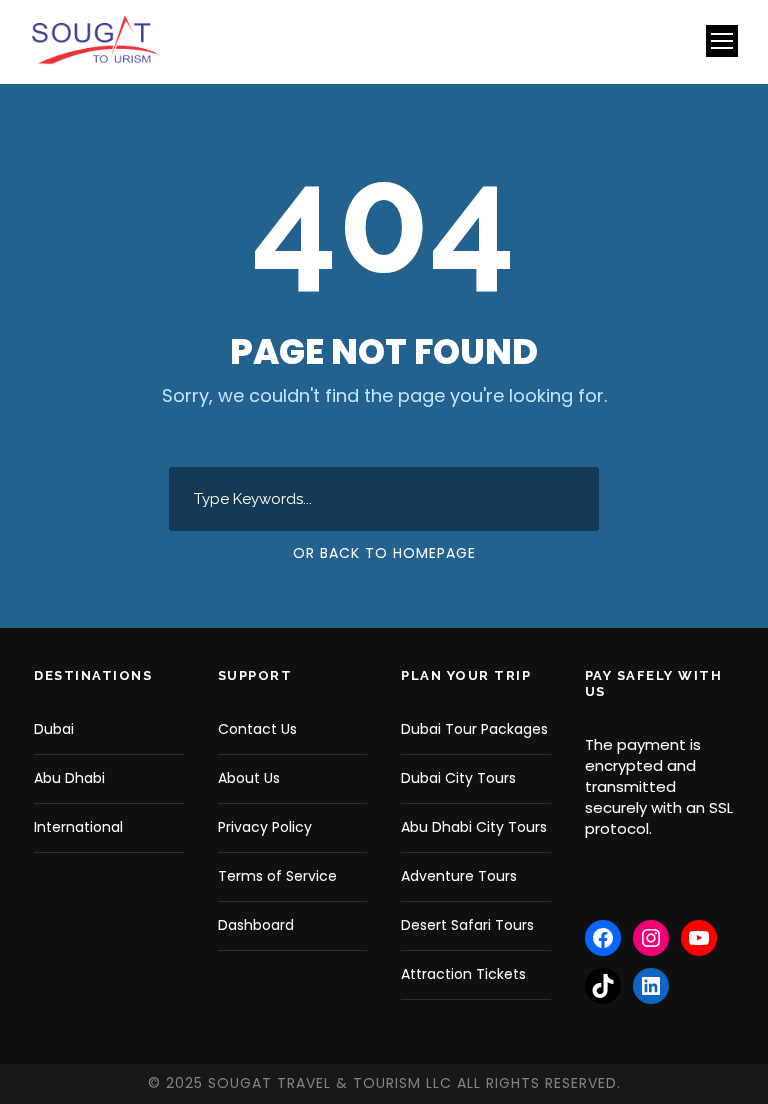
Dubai (54, 729)
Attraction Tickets (463, 974)
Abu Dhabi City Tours (474, 827)
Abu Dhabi (69, 778)
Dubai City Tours (458, 778)
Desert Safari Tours (467, 925)
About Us (249, 778)
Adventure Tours (459, 876)
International (78, 827)
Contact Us (257, 729)
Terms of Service (277, 876)
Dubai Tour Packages (474, 729)
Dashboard (256, 925)
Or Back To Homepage (384, 553)
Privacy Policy (265, 827)
